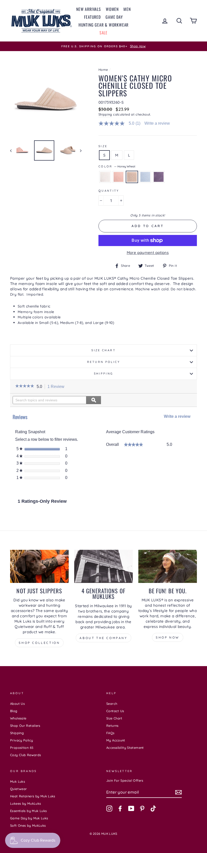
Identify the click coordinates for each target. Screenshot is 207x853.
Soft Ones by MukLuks (28, 825)
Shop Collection (39, 643)
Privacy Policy (21, 740)
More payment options (148, 252)
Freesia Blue (145, 177)
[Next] (78, 150)
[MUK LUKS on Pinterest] (142, 808)
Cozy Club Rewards (25, 755)
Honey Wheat (132, 177)
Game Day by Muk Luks (29, 818)
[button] (24, 386)
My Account (115, 740)
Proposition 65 (21, 748)
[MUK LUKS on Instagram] (109, 808)
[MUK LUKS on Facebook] (120, 808)
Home (103, 70)
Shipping (105, 114)
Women (112, 9)
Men (127, 9)
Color (116, 166)
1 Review (57, 386)
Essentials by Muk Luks (28, 811)
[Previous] (13, 150)
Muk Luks (17, 781)
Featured (92, 17)
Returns (112, 726)
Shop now (167, 637)
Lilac (158, 177)
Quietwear (18, 789)
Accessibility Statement (125, 748)
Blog (13, 711)
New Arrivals (88, 9)
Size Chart (103, 350)
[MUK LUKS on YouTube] (131, 808)
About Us (17, 704)
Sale (103, 33)
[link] (121, 123)
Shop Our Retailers (25, 726)
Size (103, 146)
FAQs (110, 733)
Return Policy (103, 362)
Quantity (108, 190)
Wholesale (18, 718)
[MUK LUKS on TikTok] (153, 808)
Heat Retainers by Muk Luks (32, 796)
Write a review (157, 123)
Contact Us (115, 711)
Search (111, 704)
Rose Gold (118, 177)
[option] (103, 46)
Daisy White (105, 177)
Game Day (114, 17)
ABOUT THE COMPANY (103, 638)
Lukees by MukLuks (25, 803)
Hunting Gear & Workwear (103, 25)
